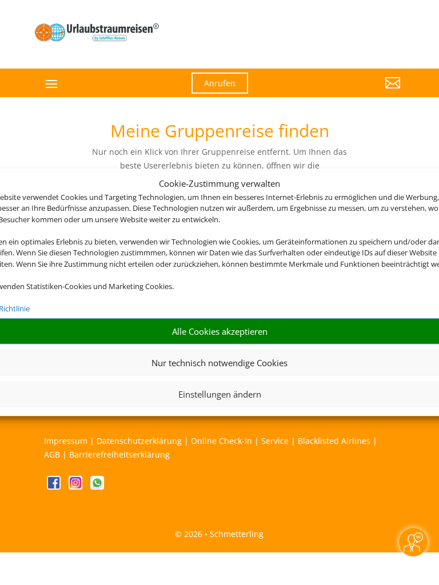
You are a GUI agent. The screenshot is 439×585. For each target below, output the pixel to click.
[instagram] (76, 486)
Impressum (65, 440)
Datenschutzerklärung (139, 440)
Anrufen (220, 83)
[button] (345, 91)
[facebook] (55, 486)
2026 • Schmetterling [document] (223, 533)
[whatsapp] (97, 486)
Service (275, 440)
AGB (52, 454)
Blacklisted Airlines (334, 440)
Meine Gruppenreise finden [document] (219, 132)
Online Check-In (221, 440)
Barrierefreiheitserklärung (119, 454)
